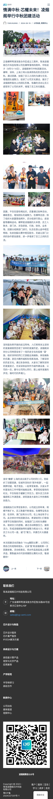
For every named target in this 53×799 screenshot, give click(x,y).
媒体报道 (7, 709)
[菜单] (48, 5)
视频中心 (7, 713)
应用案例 (7, 664)
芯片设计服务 (9, 632)
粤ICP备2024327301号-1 (11, 794)
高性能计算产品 (10, 657)
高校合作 (7, 686)
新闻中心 (44, 23)
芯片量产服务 (9, 636)
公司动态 (37, 23)
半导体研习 (8, 682)
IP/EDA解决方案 (11, 639)
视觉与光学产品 (10, 661)
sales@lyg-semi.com (20, 614)
